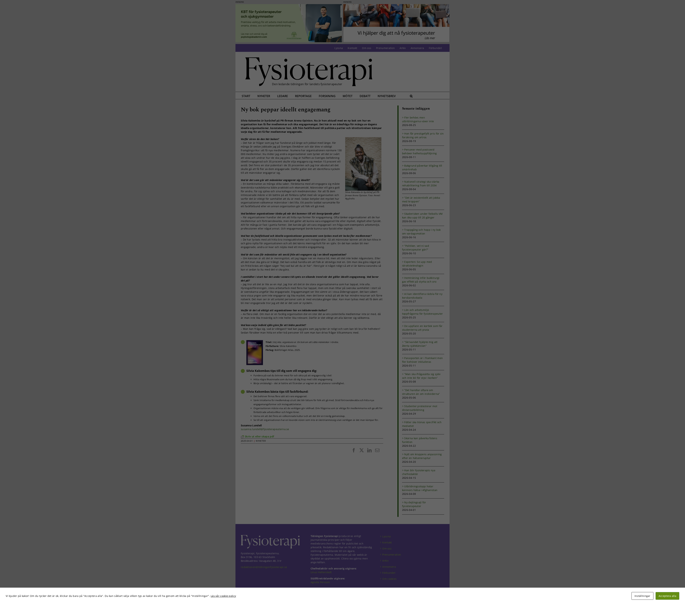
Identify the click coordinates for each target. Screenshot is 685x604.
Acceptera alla (667, 596)
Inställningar (642, 596)
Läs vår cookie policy (223, 596)
